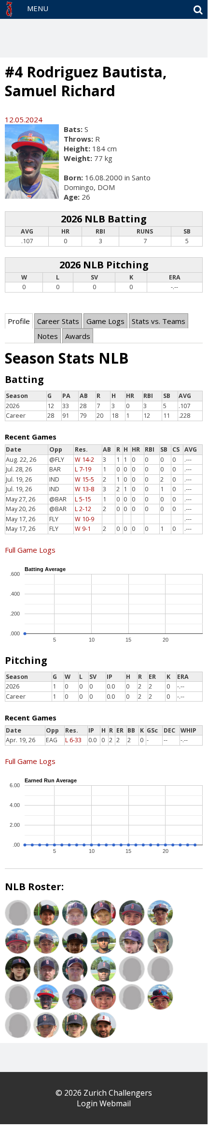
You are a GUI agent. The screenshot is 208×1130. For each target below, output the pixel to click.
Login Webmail (104, 1103)
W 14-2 (84, 459)
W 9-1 (83, 529)
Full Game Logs (30, 550)
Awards (77, 336)
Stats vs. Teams (158, 321)
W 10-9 (84, 519)
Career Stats (58, 321)
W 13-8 (84, 489)
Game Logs (105, 321)
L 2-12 (83, 509)
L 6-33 (73, 740)
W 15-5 (84, 479)
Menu (37, 8)
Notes (47, 336)
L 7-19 (83, 469)
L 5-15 (83, 499)
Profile (19, 321)
